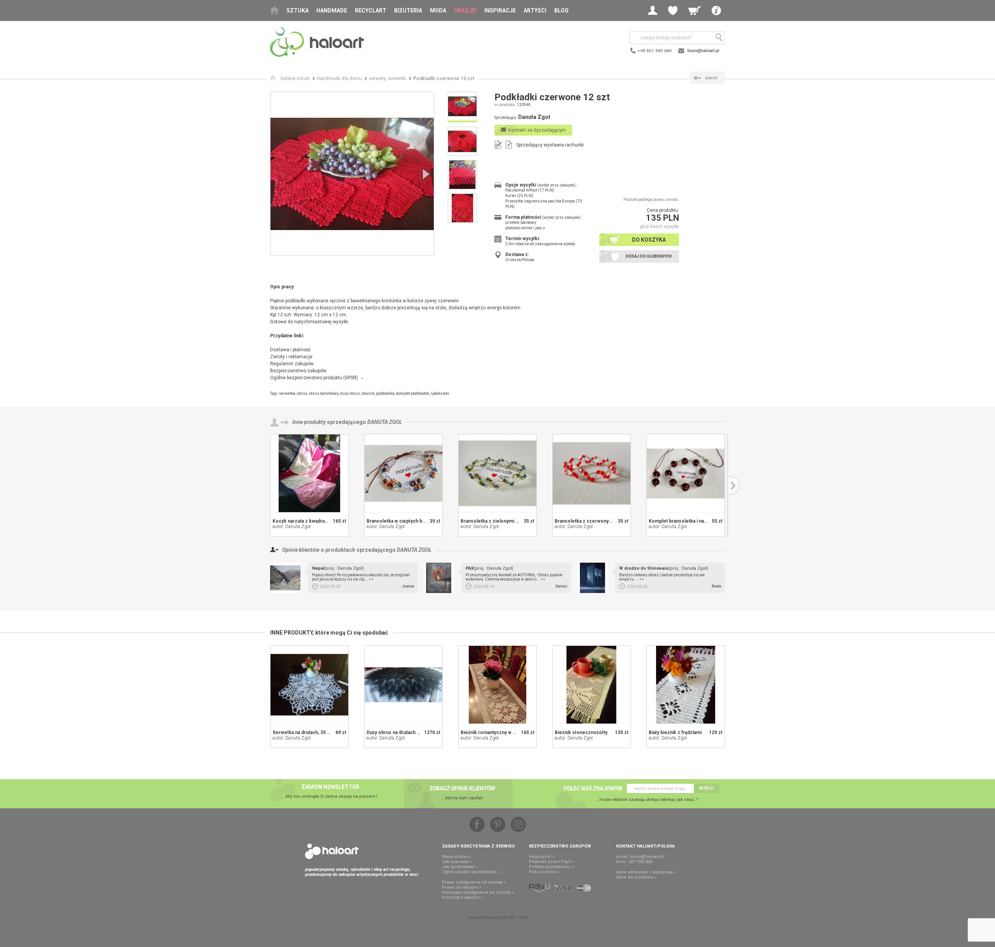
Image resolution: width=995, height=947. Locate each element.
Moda (438, 10)
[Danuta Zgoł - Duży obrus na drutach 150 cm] (403, 685)
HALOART (332, 851)
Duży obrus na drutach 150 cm (400, 732)
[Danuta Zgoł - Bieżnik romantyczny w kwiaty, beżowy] (497, 685)
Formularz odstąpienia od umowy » (478, 892)
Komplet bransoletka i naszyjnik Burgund (694, 521)
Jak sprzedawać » (460, 866)
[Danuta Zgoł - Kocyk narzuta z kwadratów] (309, 473)
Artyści (535, 10)
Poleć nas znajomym (593, 788)
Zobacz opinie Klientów (462, 788)
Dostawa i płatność (290, 349)
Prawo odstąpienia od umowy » (474, 882)
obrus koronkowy (324, 393)
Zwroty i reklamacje (291, 356)
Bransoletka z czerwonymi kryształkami (599, 521)
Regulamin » (542, 856)
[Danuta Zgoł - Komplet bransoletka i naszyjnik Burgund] (685, 473)
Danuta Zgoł (384, 422)
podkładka (385, 393)
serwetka (287, 393)
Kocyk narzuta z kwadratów (302, 521)
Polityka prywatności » (551, 866)
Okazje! (465, 10)
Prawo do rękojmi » (461, 887)
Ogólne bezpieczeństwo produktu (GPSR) (314, 377)
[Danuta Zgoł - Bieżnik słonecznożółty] (591, 685)
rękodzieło (440, 393)
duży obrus (350, 393)
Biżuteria (408, 10)
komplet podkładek (412, 393)
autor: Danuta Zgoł (291, 526)
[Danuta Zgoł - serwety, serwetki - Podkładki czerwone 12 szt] (352, 173)
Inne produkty (309, 422)
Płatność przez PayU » (551, 861)
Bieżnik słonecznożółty (581, 732)
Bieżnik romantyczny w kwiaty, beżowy (503, 732)
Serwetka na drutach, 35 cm (303, 732)
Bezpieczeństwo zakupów (298, 370)
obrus (302, 393)
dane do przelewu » (636, 877)
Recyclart (370, 10)
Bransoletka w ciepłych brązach (402, 521)
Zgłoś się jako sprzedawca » (470, 871)
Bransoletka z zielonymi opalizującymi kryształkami (518, 521)
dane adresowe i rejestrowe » (646, 872)
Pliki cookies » (544, 871)
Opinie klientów (300, 550)
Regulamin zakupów (292, 363)
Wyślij (706, 788)
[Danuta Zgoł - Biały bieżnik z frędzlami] (685, 685)
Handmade (331, 10)
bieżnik (367, 393)
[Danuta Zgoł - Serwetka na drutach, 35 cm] (309, 685)
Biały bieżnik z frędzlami (675, 732)
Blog (561, 10)
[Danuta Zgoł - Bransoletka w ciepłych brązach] (403, 473)
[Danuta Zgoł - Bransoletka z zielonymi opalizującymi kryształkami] (497, 473)
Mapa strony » (456, 856)
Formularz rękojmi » (462, 897)
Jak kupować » (457, 861)
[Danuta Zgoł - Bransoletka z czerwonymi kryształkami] (591, 473)
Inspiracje (500, 10)
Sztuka (297, 10)
